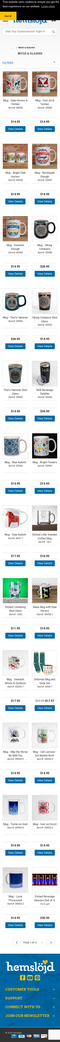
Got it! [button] (8, 16)
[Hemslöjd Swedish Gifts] (30, 966)
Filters (8, 63)
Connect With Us (22, 1006)
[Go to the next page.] (51, 943)
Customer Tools (22, 989)
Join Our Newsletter (27, 1015)
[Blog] (37, 977)
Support (13, 998)
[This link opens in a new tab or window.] (22, 977)
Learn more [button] (48, 6)
